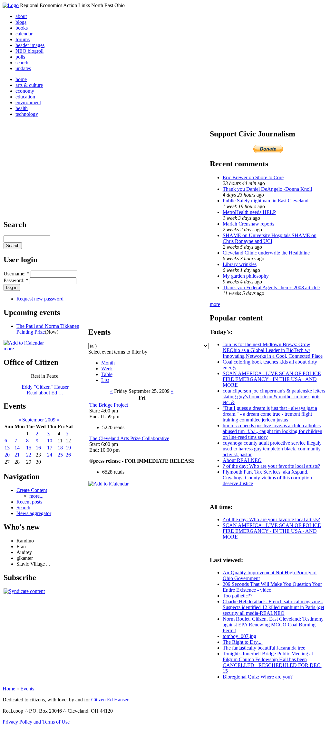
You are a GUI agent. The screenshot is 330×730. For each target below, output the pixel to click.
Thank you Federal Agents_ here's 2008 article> (271, 287)
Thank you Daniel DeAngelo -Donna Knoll (267, 189)
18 (60, 447)
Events (27, 688)
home (21, 79)
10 (49, 440)
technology (26, 114)
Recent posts (29, 501)
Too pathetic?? (237, 595)
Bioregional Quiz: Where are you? (258, 676)
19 (68, 447)
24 (49, 454)
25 (60, 454)
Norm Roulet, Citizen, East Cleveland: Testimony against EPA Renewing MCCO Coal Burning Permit (273, 624)
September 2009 (38, 419)
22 (28, 454)
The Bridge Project (108, 405)
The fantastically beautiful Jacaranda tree (264, 648)
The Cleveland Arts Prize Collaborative (129, 438)
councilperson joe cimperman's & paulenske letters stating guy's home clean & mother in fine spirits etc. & (274, 396)
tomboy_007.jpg (239, 636)
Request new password (39, 298)
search (21, 62)
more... (36, 496)
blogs (20, 22)
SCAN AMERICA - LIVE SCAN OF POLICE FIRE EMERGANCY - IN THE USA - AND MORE (272, 379)
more (9, 348)
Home (9, 688)
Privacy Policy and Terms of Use (36, 722)
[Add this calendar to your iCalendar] (24, 343)
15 (28, 447)
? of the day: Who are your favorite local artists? (271, 466)
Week (107, 368)
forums (22, 39)
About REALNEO (242, 460)
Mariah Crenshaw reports (248, 223)
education (25, 96)
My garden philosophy (246, 276)
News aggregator (33, 513)
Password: (16, 280)
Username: (16, 273)
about (21, 16)
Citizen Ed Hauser (110, 699)
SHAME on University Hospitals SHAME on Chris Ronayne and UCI (269, 238)
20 (7, 454)
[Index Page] (11, 5)
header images (29, 45)
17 (49, 447)
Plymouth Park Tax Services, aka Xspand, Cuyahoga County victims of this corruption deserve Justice (267, 477)
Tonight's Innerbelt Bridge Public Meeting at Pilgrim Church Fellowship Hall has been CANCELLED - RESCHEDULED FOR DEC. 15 (272, 662)
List (105, 380)
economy (24, 91)
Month (108, 362)
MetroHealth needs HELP (249, 212)
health (21, 108)
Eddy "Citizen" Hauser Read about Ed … (45, 389)
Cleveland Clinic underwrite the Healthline (266, 252)
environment (28, 102)
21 (17, 454)
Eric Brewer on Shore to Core (253, 177)
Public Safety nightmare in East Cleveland (265, 200)
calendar (24, 33)
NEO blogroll (29, 51)
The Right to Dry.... (243, 642)
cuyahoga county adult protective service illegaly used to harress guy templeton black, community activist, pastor (272, 448)
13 (7, 447)
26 (68, 454)
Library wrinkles (240, 264)
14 (17, 447)
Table (106, 374)
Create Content (31, 490)
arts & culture (29, 85)
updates (23, 68)
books (21, 28)
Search (23, 507)
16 (38, 447)
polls (20, 57)
